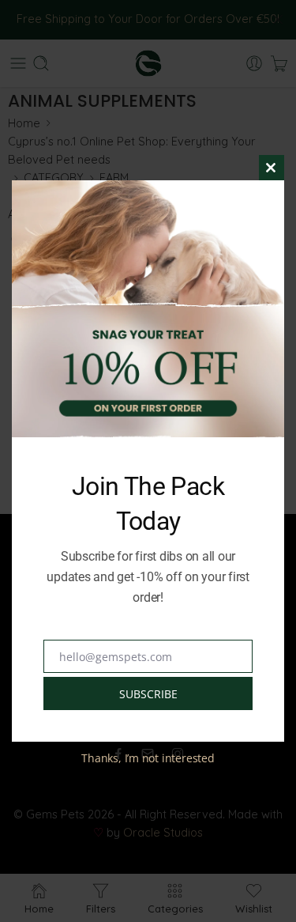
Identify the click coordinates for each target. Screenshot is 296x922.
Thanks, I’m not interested (147, 757)
